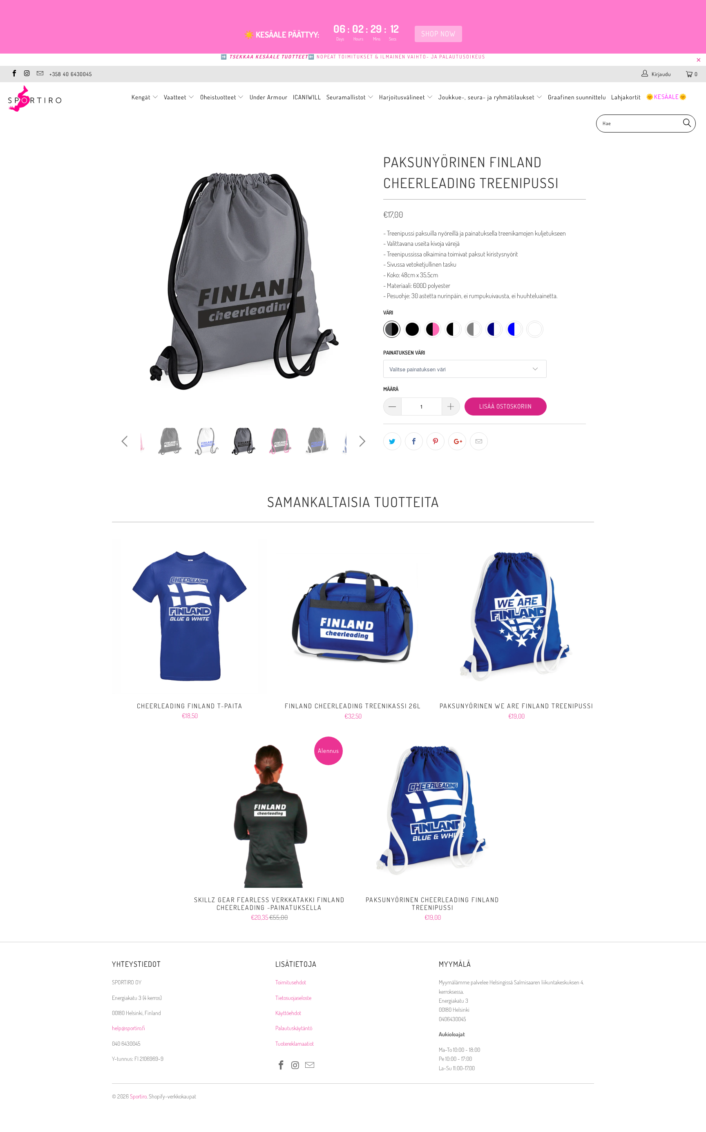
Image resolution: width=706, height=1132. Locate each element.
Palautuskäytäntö (293, 1027)
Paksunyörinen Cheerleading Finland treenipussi (432, 810)
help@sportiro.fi (128, 1027)
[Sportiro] (60, 98)
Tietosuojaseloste (293, 997)
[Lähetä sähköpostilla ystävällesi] (479, 441)
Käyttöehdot (288, 1012)
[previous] (126, 287)
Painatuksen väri (404, 352)
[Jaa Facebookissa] (414, 441)
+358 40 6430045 (70, 74)
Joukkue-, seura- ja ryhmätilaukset (487, 97)
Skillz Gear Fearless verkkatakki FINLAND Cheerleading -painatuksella (269, 810)
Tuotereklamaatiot (294, 1043)
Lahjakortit (626, 97)
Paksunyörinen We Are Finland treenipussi (516, 616)
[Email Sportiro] (39, 74)
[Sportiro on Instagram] (26, 74)
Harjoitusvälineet (402, 97)
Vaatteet (176, 97)
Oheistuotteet (219, 97)
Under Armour (269, 97)
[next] (360, 287)
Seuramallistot (346, 97)
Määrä (390, 389)
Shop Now (438, 33)
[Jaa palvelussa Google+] (457, 441)
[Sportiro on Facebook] (14, 74)
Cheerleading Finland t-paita (189, 616)
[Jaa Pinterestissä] (436, 441)
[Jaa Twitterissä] (392, 441)
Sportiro (138, 1096)
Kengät (142, 97)
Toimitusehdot (290, 982)
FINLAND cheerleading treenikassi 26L (353, 616)
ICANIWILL (307, 97)
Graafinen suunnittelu (577, 97)
